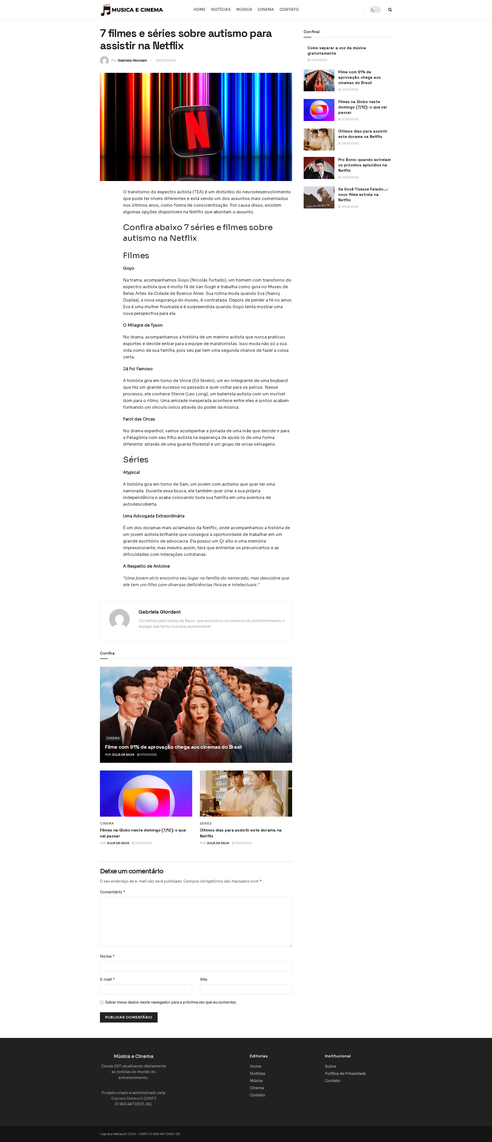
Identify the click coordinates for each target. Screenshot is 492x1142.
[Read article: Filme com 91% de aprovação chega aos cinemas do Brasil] (196, 715)
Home (199, 9)
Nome (107, 956)
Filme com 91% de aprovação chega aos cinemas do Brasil (173, 747)
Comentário (113, 891)
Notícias (221, 9)
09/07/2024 (166, 60)
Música (244, 9)
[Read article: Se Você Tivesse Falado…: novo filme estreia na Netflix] (319, 197)
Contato (289, 9)
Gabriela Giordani (132, 60)
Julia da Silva (123, 754)
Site (203, 979)
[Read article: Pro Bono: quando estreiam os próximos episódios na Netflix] (319, 168)
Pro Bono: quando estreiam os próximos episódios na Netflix (364, 165)
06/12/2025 (243, 843)
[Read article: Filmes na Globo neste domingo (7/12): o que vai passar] (146, 793)
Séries (206, 823)
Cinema (266, 9)
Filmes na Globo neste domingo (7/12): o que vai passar (362, 107)
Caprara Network (127, 1098)
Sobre (330, 1066)
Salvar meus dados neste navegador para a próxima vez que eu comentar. (171, 1002)
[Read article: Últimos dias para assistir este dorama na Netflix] (246, 793)
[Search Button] (390, 9)
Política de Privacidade (345, 1073)
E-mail (107, 979)
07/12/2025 (148, 754)
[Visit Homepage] (132, 9)
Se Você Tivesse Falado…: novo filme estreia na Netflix (363, 194)
